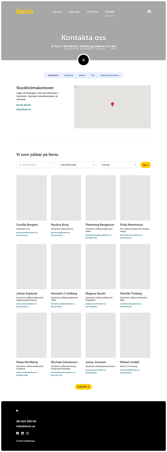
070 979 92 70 (125, 238)
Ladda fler (82, 387)
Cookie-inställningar (25, 441)
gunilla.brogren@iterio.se (27, 233)
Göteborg (87, 46)
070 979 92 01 (91, 373)
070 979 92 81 (125, 373)
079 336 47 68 (91, 238)
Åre (113, 46)
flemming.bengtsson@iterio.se (98, 235)
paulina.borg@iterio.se (60, 233)
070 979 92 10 (22, 235)
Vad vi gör (74, 11)
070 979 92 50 (125, 307)
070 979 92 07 (56, 307)
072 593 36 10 (22, 307)
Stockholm (71, 46)
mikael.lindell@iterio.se (130, 370)
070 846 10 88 (22, 375)
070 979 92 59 (91, 307)
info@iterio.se (23, 109)
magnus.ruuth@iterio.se (96, 304)
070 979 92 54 (56, 235)
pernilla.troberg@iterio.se (130, 304)
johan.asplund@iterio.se (26, 304)
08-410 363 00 (23, 105)
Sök (145, 165)
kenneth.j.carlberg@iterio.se (63, 304)
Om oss (57, 11)
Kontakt (109, 11)
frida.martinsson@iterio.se (131, 235)
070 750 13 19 (56, 375)
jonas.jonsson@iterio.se (96, 370)
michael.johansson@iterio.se (63, 372)
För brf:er (92, 11)
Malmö (100, 46)
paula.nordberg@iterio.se (27, 372)
